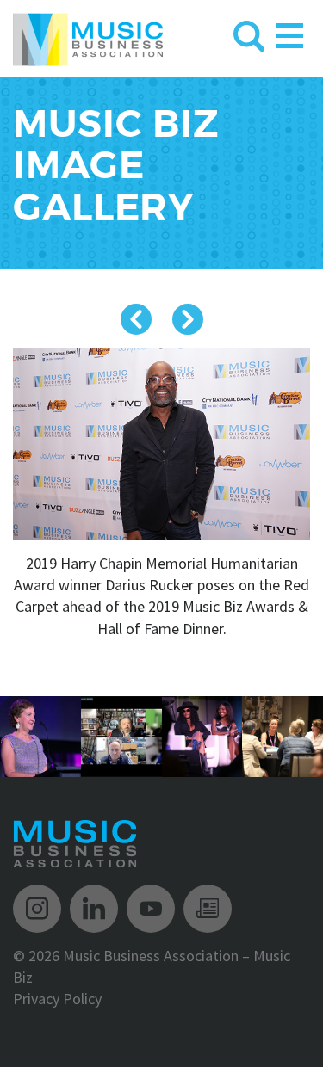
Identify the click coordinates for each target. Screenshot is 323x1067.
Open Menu (289, 32)
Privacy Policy (57, 998)
